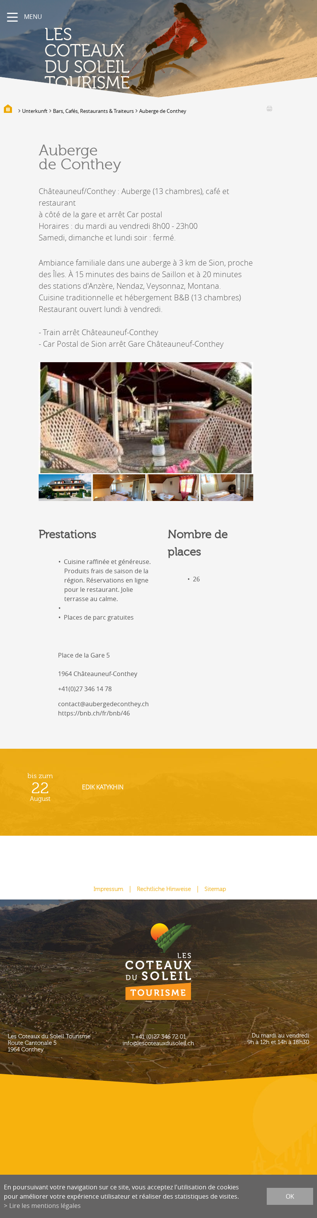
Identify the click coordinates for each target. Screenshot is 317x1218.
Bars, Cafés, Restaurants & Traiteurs (93, 110)
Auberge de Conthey (162, 110)
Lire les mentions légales (45, 1205)
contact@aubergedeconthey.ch (103, 704)
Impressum (108, 889)
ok (290, 1196)
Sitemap (215, 889)
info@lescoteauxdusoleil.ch (158, 1043)
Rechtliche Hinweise (164, 889)
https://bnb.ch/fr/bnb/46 (94, 713)
